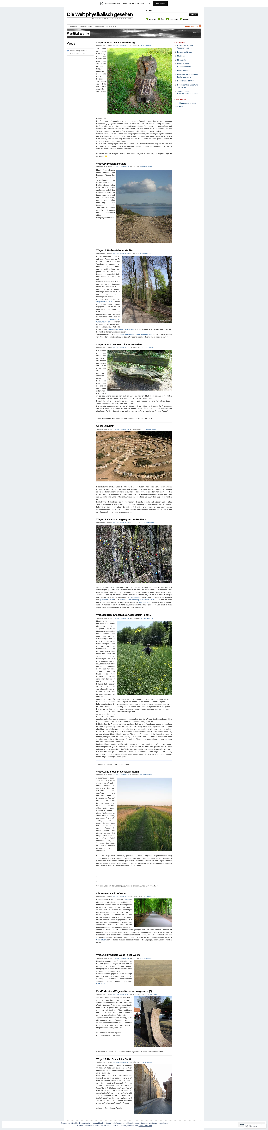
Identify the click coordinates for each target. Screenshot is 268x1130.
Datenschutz (112, 26)
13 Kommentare (147, 618)
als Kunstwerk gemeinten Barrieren (121, 329)
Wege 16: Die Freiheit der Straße (114, 1059)
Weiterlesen (101, 984)
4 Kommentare (152, 994)
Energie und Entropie (185, 52)
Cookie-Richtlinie (145, 1126)
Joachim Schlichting (121, 45)
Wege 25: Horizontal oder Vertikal (114, 250)
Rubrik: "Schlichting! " (185, 81)
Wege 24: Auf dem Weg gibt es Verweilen (119, 344)
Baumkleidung (135, 597)
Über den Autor (86, 26)
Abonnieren (173, 19)
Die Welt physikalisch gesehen (100, 14)
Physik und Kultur (184, 70)
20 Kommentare (146, 775)
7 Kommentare (145, 958)
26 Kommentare (148, 347)
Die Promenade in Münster (111, 893)
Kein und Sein (144, 602)
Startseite (152, 19)
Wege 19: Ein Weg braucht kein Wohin (117, 771)
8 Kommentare (145, 253)
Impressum (99, 26)
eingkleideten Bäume (104, 302)
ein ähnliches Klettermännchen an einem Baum (135, 334)
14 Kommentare (148, 522)
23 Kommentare (150, 429)
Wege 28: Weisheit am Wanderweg (115, 42)
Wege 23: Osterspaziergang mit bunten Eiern (121, 519)
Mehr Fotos (178, 107)
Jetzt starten (160, 3)
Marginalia (181, 56)
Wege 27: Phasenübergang (111, 163)
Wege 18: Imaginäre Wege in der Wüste (118, 955)
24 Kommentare (147, 45)
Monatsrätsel (182, 60)
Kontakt (186, 19)
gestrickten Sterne (107, 600)
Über (162, 19)
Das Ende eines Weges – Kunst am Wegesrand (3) (124, 991)
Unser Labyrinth (105, 426)
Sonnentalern (101, 940)
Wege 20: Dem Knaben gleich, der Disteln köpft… (123, 615)
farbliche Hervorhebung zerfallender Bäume (138, 600)
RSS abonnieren (191, 26)
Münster (127, 900)
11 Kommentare (146, 167)
